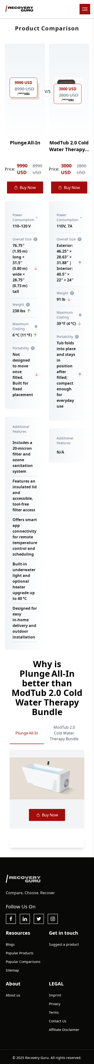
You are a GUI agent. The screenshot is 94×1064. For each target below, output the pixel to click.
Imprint (55, 995)
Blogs (10, 944)
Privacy (54, 1003)
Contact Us (57, 1021)
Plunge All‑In (26, 733)
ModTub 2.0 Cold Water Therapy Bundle (64, 733)
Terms (54, 1012)
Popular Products (20, 953)
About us (13, 995)
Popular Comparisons (23, 961)
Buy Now (28, 187)
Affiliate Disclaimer (64, 1029)
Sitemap (12, 970)
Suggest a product (64, 944)
